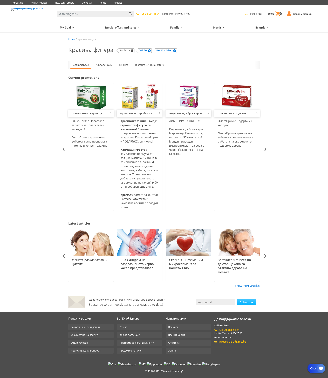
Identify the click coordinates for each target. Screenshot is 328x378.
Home (102, 2)
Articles (118, 2)
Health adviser (165, 50)
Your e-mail (205, 302)
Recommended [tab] (80, 64)
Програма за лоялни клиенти (137, 342)
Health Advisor (39, 2)
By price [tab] (123, 64)
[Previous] (63, 149)
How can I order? (64, 2)
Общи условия (79, 342)
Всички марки (176, 334)
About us (18, 2)
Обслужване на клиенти (85, 334)
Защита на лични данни (85, 327)
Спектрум (174, 342)
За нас (123, 327)
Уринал (172, 350)
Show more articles (247, 286)
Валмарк (173, 327)
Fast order (256, 14)
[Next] (264, 149)
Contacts (87, 2)
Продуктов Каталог (131, 350)
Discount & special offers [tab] (149, 64)
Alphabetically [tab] (104, 64)
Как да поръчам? (130, 334)
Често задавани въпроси (85, 350)
